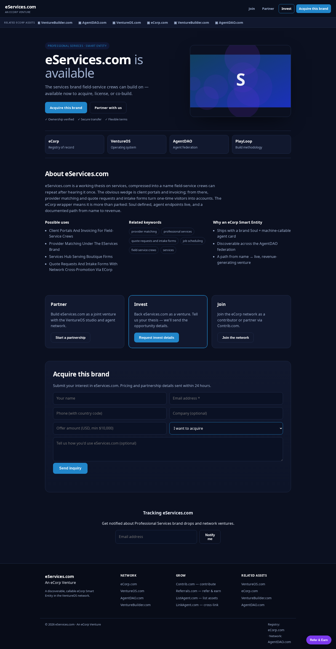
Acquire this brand (313, 8)
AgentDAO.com (132, 598)
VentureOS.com (132, 591)
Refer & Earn (319, 640)
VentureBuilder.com (135, 605)
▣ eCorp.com (155, 22)
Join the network (235, 337)
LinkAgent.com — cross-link (197, 605)
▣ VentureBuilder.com (52, 22)
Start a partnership (70, 337)
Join (252, 8)
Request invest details (156, 337)
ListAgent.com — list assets (197, 598)
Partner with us (108, 107)
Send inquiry (70, 468)
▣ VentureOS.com (124, 22)
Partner (268, 8)
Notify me (210, 537)
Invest (286, 8)
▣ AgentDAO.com (90, 22)
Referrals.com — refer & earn (198, 591)
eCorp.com (128, 584)
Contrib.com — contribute (196, 584)
